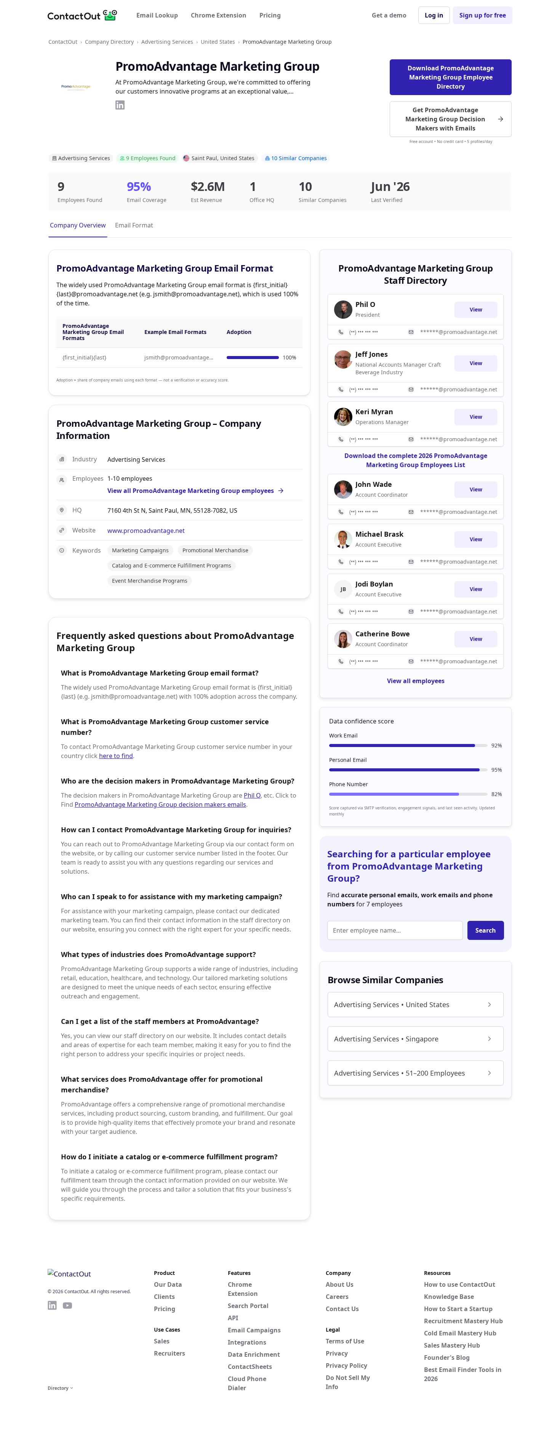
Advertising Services (167, 41)
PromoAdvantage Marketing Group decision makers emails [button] (160, 804)
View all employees (416, 681)
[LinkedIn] (120, 105)
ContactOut (62, 41)
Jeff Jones (371, 354)
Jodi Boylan (374, 584)
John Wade (373, 484)
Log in (434, 15)
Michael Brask (379, 534)
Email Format (134, 225)
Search (485, 930)
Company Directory (109, 41)
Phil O (252, 795)
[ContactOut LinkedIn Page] (52, 1341)
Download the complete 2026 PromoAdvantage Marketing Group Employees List (415, 460)
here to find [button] (116, 756)
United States (218, 41)
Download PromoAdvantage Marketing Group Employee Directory (451, 77)
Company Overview (78, 225)
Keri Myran (374, 411)
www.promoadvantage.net (146, 530)
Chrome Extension (218, 15)
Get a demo (389, 15)
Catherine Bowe (382, 633)
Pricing (270, 15)
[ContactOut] (85, 15)
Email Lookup (157, 15)
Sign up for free (482, 15)
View (476, 309)
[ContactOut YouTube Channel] (67, 1341)
